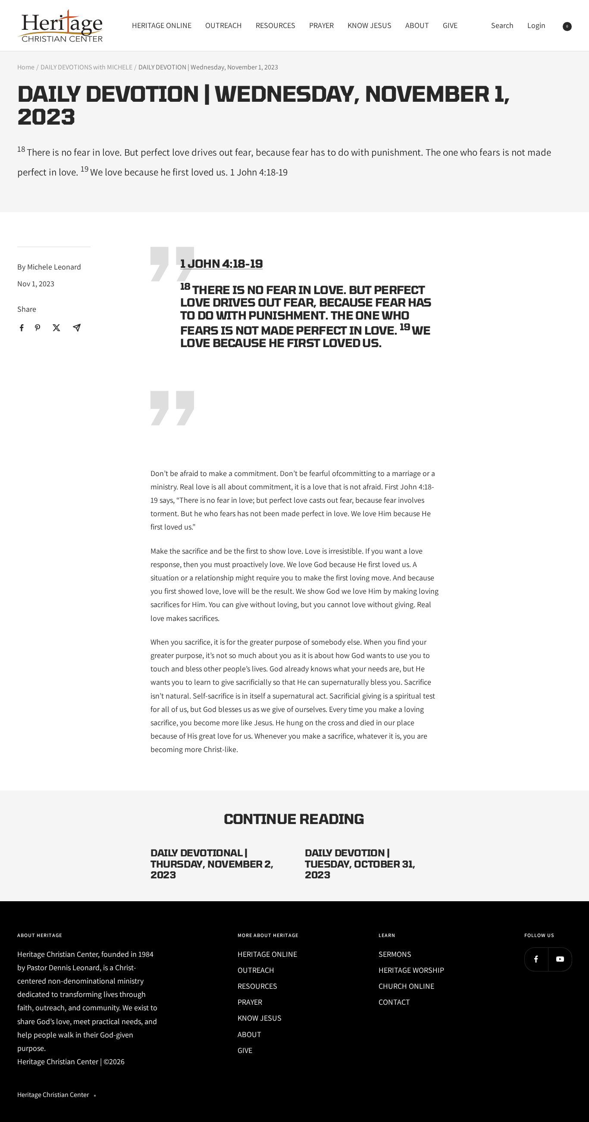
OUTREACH (223, 25)
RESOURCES (275, 25)
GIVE (450, 25)
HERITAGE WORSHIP (411, 970)
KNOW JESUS (370, 25)
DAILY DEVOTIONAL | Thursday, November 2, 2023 (212, 863)
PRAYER (321, 25)
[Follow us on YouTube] (560, 959)
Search (502, 25)
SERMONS (395, 954)
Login (536, 25)
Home (25, 67)
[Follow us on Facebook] (536, 959)
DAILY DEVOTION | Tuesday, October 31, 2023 (360, 863)
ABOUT (417, 25)
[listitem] (22, 328)
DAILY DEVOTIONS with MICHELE (86, 67)
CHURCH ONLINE (406, 986)
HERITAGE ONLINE (161, 25)
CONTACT (394, 1002)
